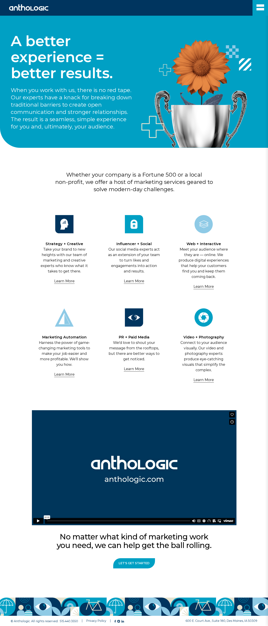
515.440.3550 (69, 621)
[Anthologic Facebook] (115, 621)
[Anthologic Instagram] (118, 621)
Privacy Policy (96, 621)
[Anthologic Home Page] (24, 9)
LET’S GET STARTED (134, 563)
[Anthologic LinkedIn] (122, 621)
